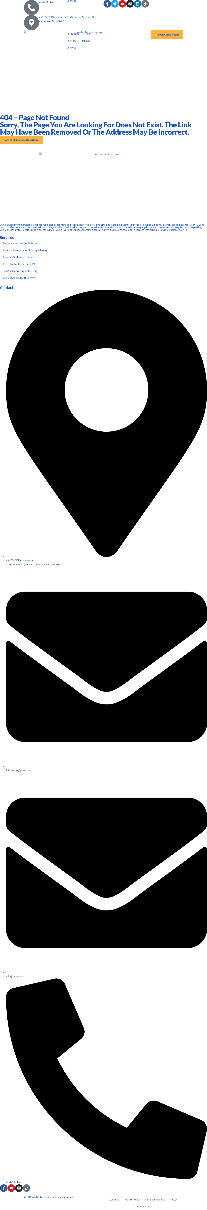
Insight (86, 40)
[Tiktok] (26, 1188)
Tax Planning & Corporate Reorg (20, 271)
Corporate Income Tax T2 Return (20, 243)
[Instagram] (19, 1188)
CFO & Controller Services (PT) (19, 264)
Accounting (73, 33)
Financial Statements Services (19, 257)
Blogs (174, 1199)
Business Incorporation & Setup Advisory (25, 250)
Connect (71, 47)
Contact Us (143, 1206)
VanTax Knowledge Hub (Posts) (20, 278)
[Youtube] (11, 1188)
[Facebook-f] (4, 1188)
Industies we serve (155, 1199)
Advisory (71, 40)
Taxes (88, 33)
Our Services (132, 1199)
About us (114, 1199)
